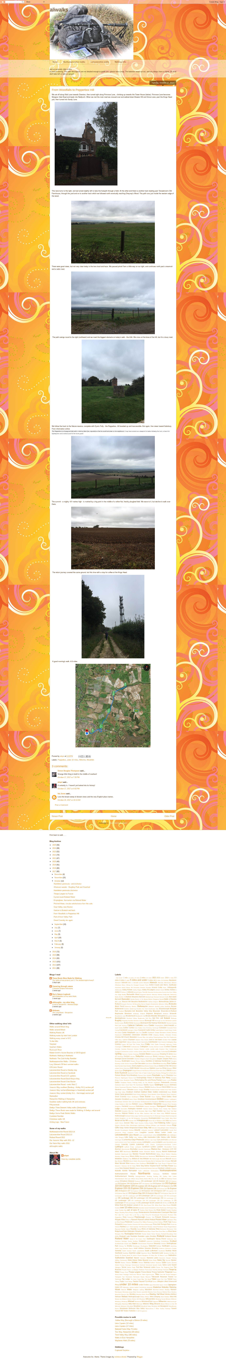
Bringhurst (158, 1013)
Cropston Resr (163, 1049)
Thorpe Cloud (124, 1272)
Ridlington (131, 1231)
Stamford (129, 1258)
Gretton (160, 1099)
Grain (169, 1092)
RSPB (117, 1236)
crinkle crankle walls (151, 1049)
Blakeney (128, 1006)
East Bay (163, 1063)
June (56, 931)
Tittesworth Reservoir (159, 1277)
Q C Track (129, 1226)
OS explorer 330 (171, 1191)
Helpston (118, 1111)
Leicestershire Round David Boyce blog (64, 1079)
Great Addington (142, 1094)
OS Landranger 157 (170, 1198)
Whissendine (150, 1299)
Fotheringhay (139, 1080)
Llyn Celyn (153, 1140)
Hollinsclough (120, 1116)
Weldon (168, 1294)
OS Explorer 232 (167, 1186)
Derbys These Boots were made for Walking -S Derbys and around (75, 1110)
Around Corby (157, 987)
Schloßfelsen (165, 1241)
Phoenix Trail (150, 1217)
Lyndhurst (145, 1147)
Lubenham (140, 1144)
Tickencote (132, 1274)
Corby (147, 1044)
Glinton (124, 1089)
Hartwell (139, 1108)
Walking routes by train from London (63, 1035)
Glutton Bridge (138, 1089)
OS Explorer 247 (124, 1191)
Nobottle (118, 1170)
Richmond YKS (171, 1229)
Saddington (151, 1239)
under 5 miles (144, 1285)
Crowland (118, 1051)
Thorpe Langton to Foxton (63, 894)
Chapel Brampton (160, 1032)
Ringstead (139, 1231)
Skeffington (166, 1246)
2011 (54, 968)
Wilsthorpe (139, 1304)
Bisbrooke (172, 1004)
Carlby (121, 1028)
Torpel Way (140, 1279)
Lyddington (119, 1147)
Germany (173, 1085)
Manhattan (134, 1149)
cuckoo (131, 1051)
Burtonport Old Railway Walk (151, 1023)
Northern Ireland (169, 1174)
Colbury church (136, 1042)
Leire (140, 1135)
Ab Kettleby (164, 980)
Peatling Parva (124, 1212)
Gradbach (129, 1092)
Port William (143, 1222)
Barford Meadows (132, 997)
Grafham (137, 1092)
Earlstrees (157, 1063)
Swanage (128, 1265)
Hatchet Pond (157, 1108)
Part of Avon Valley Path (63, 917)
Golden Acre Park (165, 1089)
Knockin (117, 1130)
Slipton (131, 1248)
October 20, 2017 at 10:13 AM (69, 800)
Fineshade (156, 1075)
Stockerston (123, 1260)
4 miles (122, 980)
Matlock (168, 1154)
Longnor (159, 1142)
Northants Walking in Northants (61, 1056)
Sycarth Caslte (157, 1265)
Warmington (118, 1292)
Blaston (134, 1006)
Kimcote (169, 1125)
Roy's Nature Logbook (61, 994)
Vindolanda (142, 1287)
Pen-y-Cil (148, 1215)
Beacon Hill (126, 1001)
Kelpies (151, 1123)
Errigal (134, 1070)
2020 (54, 861)
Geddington (159, 1085)
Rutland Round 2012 (57, 1137)
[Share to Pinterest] (89, 756)
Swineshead (135, 1265)
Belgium (155, 1001)
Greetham (141, 1099)
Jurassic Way (129, 1123)
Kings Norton (124, 1127)
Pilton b (128, 1219)
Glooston (130, 1089)
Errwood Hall (140, 1070)
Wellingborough (134, 1296)
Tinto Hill (162, 1274)
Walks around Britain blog (59, 1027)
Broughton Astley (171, 1016)
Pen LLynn (125, 1215)
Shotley (129, 1246)
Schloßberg (156, 1241)
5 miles (127, 980)
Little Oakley (161, 1137)
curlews (158, 1051)
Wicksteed (138, 1301)
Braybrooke (119, 1013)
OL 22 (159, 1178)
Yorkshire (132, 1311)
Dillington (168, 1056)
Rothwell (163, 1234)
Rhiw (158, 1229)
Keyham (173, 1123)
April (56, 938)
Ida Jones (62, 794)
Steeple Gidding (171, 1258)
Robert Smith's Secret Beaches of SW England (67, 1053)
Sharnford (150, 1243)
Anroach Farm (143, 985)
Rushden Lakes (143, 1236)
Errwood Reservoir (150, 1070)
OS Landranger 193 (122, 1200)
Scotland (173, 1241)
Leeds (169, 1132)
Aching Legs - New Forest (59, 1122)
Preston (129, 1224)
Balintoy (160, 994)
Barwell (162, 999)
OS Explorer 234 (135, 1188)
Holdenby (173, 1113)
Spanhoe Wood (146, 1253)
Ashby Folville (127, 990)
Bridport (142, 1013)
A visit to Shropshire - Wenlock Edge (65, 1004)
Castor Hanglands (128, 1032)
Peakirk (168, 1210)
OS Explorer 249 (147, 1191)
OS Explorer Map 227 (153, 1193)
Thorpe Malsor (146, 1272)
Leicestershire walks (100, 62)
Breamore (128, 1013)
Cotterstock (126, 1046)
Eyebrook (123, 1073)
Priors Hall (156, 1224)
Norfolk (124, 1170)
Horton (117, 1118)
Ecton (121, 1068)
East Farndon (119, 1066)
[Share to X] (84, 756)
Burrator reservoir (139, 1020)
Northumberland (121, 1176)
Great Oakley (167, 1096)
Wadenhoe (157, 1287)
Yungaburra (143, 1311)
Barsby (133, 999)
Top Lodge (126, 1279)
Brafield (121, 1011)
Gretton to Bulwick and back (64, 910)
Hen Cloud (134, 1111)
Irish (135, 1120)
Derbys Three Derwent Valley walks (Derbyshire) (68, 1108)
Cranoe (173, 1047)
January (57, 948)
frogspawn (157, 1082)
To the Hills (54, 1041)
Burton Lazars (119, 1023)
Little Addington (171, 1135)
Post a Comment (61, 805)
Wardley (167, 1289)
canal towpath (169, 1025)
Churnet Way (141, 1037)
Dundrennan (166, 1061)
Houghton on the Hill (126, 1118)
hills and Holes (155, 1113)
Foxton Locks (166, 1080)
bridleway (136, 1013)
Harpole (146, 1106)
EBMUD (174, 1066)
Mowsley (148, 1161)
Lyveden (160, 1147)
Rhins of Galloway (148, 1229)
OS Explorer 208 (147, 1183)
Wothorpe (132, 1308)
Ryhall (131, 1239)
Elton (174, 1068)
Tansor (124, 1267)
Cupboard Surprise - (122, 1350)
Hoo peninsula (145, 1116)
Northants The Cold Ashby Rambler (63, 1058)
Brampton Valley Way (144, 1011)
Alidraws (55, 1010)
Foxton (159, 1080)
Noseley (131, 1176)
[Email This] (79, 756)
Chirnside (168, 1035)
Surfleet (152, 1262)
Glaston (147, 1087)
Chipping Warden (158, 1035)
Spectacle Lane (157, 1253)
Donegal (118, 1058)
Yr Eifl (137, 1311)
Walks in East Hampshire (124, 1338)
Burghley (118, 1020)
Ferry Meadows (131, 1075)
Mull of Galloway (156, 1161)
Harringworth (161, 1106)
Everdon (173, 1070)
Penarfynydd (155, 1215)
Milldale (146, 1158)
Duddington (126, 1061)
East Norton (145, 1066)
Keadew (141, 1123)
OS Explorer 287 (160, 1191)
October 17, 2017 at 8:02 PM (69, 789)
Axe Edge (118, 994)
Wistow (162, 1304)
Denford (126, 1056)
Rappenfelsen (172, 1226)
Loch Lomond (119, 1142)
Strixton (141, 1262)
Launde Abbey (154, 1132)
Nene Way (140, 1166)
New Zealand (124, 1168)
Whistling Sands (160, 1299)
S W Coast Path (140, 1239)
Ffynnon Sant (142, 1075)
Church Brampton (130, 1037)
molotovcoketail (120, 1357)
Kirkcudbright (161, 1127)
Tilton (157, 1274)
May (56, 934)
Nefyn (134, 1166)
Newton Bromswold (141, 1168)
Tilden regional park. (148, 1274)
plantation (170, 1219)
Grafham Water (146, 1092)
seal (130, 1243)
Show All (108, 1017)
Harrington (153, 1106)
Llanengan (118, 1140)
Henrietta (141, 1111)
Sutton (164, 1262)
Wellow (142, 1296)
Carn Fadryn (138, 1028)
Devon (155, 1056)
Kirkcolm (154, 1127)
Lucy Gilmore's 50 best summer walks (64, 1064)
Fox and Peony (150, 1080)
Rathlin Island (125, 1229)
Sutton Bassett (171, 1262)
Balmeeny (173, 994)
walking (142, 1289)
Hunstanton (144, 1118)
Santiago (124, 1241)
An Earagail (135, 985)
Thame (158, 1267)
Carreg (117, 1030)
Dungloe (173, 1061)
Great (135, 1094)
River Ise (165, 1231)
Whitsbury (118, 1301)
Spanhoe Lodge (135, 1253)
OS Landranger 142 (148, 1181)
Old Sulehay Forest (170, 1178)
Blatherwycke (142, 1006)
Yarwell (173, 1308)
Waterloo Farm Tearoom (155, 1292)
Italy (170, 1120)
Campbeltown (159, 1025)
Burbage (173, 1018)
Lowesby (125, 1144)
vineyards (149, 1287)
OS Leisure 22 (157, 1203)
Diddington (161, 1056)
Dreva (174, 1058)
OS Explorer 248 (136, 1191)
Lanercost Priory (120, 1132)
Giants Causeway (120, 1087)
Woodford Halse (146, 1306)
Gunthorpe (168, 1101)
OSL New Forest (146, 1205)
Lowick (132, 1144)
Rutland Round (170, 1236)
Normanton (133, 1171)
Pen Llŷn (118, 1215)
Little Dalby (129, 1137)
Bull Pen (148, 1018)
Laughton (143, 1132)
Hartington (131, 1108)
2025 (54, 845)
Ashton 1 (173, 990)
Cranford (167, 1046)
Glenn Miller (166, 1087)
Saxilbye (135, 1241)
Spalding (125, 1253)
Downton (137, 1058)
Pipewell (134, 1219)
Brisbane (165, 1013)
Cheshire (144, 1035)
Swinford (142, 1265)
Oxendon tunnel (144, 1208)
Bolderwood (119, 1008)
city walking (149, 1037)
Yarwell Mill (119, 1311)
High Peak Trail (168, 1111)
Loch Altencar (172, 1140)
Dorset (124, 1058)
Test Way (139, 1267)
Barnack (156, 997)
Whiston (168, 1299)
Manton (154, 1149)
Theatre (124, 1269)
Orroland (131, 1181)
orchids (117, 1181)
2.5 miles (149, 978)
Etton (164, 1070)
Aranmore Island (120, 987)
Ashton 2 (118, 992)
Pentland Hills (172, 1215)
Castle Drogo (168, 1030)
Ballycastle (166, 994)
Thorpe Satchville (158, 1272)
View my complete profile (70, 1159)
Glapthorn (135, 1087)
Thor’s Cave (148, 1269)
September (58, 924)
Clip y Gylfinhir (123, 1039)
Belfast (150, 1001)
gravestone (129, 1094)
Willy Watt (131, 1304)
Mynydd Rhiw (124, 1163)
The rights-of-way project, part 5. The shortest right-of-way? (73, 980)
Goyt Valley (121, 1092)
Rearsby (134, 1229)
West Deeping (155, 1296)
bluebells (167, 1006)
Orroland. (137, 1181)
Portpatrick (119, 1224)
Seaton (134, 1243)
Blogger (139, 1357)
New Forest (168, 1166)
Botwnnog (133, 1008)
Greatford (125, 1099)
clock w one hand (155, 1039)
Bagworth (143, 994)
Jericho (174, 1120)
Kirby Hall (147, 1128)
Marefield (135, 1151)
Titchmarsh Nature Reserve (142, 1277)
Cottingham (144, 1046)
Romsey (158, 1234)
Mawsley (173, 1154)
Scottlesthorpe (119, 1243)
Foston (132, 1080)
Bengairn (124, 1004)
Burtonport (137, 1023)
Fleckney (169, 1075)
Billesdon (161, 1004)
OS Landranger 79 (132, 1203)
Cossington (118, 1046)
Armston (142, 987)
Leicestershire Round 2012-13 (61, 1135)
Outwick (117, 1208)
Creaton (136, 1049)
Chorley (174, 1035)
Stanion (136, 1258)
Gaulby (146, 1085)
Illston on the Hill (121, 1120)
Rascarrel (118, 1229)
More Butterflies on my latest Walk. (64, 996)
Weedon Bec (125, 1294)
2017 (54, 871)
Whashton (142, 1299)
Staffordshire (120, 1258)
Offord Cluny (135, 1178)
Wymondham (149, 1308)
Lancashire (164, 1130)
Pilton (123, 1219)
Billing (166, 1004)
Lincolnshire (161, 1135)
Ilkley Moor (173, 1118)
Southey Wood (170, 1250)
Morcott (168, 1158)
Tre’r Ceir (164, 1279)
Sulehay (147, 1262)
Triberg (117, 1281)
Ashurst (130, 992)
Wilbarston (162, 1301)
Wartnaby (125, 1292)
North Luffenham (143, 1170)
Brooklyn (154, 1016)
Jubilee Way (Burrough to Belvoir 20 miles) (131, 1320)
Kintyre (140, 1127)
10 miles (137, 978)
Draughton (153, 1058)
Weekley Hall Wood (156, 1294)
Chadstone (151, 1032)
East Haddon (128, 1066)
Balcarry (154, 994)
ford (134, 1078)
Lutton (174, 1144)
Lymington (138, 1147)
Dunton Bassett (129, 1063)
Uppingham (172, 1285)
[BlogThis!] (82, 756)
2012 (54, 965)
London (153, 1142)
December (58, 874)
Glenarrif (159, 1087)
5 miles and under (138, 980)
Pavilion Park (144, 1210)
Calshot (145, 1025)
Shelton (163, 1243)
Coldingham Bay (171, 1042)
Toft (175, 1277)
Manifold (140, 1149)
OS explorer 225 (141, 1186)
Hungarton (137, 1118)
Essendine (159, 1070)
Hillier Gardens (144, 1113)
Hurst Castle (165, 1118)
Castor (119, 1032)
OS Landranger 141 (125, 1198)
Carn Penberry (147, 1028)
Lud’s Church (150, 1144)
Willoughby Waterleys (121, 1304)
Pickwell (158, 1217)
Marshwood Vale (126, 1154)
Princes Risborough (146, 1224)
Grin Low (131, 1101)
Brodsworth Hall (140, 1016)
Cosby (174, 1044)
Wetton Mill (135, 1299)
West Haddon (165, 1296)
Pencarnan (163, 1215)
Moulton (126, 1161)
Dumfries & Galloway (153, 1061)
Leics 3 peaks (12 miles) (124, 1323)
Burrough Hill (149, 1020)
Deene (148, 1054)
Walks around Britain (57, 1030)
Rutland (160, 1236)
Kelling (146, 1123)
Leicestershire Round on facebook (62, 1073)
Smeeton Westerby (151, 1248)
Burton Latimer (172, 1020)
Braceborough (164, 1008)
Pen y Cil (133, 1215)
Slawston (125, 1248)
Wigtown (155, 1301)
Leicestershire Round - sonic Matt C (63, 1084)
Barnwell (118, 999)
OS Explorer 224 (126, 1186)
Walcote (123, 1289)
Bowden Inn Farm (142, 1008)
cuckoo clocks (138, 1051)
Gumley (161, 1101)
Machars (118, 1149)
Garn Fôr (132, 1085)
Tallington (118, 1267)
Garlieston (118, 1085)
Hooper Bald (165, 1116)
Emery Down (119, 1070)
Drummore (118, 1061)
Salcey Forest (161, 1239)
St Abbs (172, 1253)
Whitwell (131, 1301)
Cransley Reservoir (127, 1049)
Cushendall (164, 1051)
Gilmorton (129, 1087)
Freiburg (134, 1082)
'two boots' (119, 978)
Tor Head (133, 1279)
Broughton (162, 1016)
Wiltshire (82, 760)
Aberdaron (172, 980)
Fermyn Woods (120, 1075)
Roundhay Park (171, 1234)
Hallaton (135, 1104)
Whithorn (173, 1299)
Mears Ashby (134, 1156)
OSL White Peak (157, 1205)
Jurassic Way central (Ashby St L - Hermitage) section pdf (72, 1093)
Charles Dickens (171, 1032)
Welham (118, 1296)
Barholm (142, 997)
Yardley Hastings (165, 1308)
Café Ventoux (122, 1025)
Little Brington (119, 1137)
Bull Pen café (157, 1018)
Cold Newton (153, 1042)
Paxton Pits (152, 1210)
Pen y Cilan (141, 1215)
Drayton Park (167, 1058)
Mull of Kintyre (166, 1161)
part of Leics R (133, 1210)
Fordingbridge (142, 1078)
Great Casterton (171, 1094)
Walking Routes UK (57, 1033)
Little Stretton (171, 1137)
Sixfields (158, 1246)
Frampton (123, 1082)
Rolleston (138, 1234)
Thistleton (142, 1269)
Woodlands (124, 1308)
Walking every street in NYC (60, 1038)
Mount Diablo (133, 1161)
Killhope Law (155, 1125)
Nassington (151, 1163)
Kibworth (123, 1125)
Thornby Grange (157, 1269)
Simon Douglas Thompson (69, 771)
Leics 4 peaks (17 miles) (124, 1326)
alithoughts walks (56, 1146)
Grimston (125, 1101)
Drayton (159, 1058)
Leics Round (134, 1135)
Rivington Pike (119, 1234)
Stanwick (143, 1258)
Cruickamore (125, 1051)
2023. (162, 978)
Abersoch (118, 982)
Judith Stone (119, 1123)
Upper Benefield (154, 1285)
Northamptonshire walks (74, 62)
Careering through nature (62, 986)
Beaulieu (134, 1001)
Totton (154, 1279)
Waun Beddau (172, 1292)
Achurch (124, 982)
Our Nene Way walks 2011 (60, 1143)
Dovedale (130, 1058)
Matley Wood (161, 1154)
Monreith (162, 1158)
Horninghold (172, 1116)
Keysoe (117, 1125)
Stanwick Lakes (152, 1258)
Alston (123, 985)
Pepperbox (62, 760)
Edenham (127, 1068)
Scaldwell (142, 1241)
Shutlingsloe (144, 1246)
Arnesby (148, 987)
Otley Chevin (167, 1205)
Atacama (150, 992)
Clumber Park (166, 1039)
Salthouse (170, 1239)
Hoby (162, 1113)
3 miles (171, 978)
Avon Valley (172, 992)
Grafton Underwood (160, 1092)
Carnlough (155, 1028)
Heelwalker (54, 1096)
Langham (130, 1132)
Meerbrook (152, 1156)
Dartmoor (125, 1054)
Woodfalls (90, 760)
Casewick (141, 1030)
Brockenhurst (130, 1016)
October (57, 881)
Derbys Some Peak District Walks (62, 1113)
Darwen (130, 1054)
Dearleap (136, 1054)
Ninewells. (173, 1168)
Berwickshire (154, 1004)
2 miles (143, 978)
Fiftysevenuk (54, 1105)
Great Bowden (152, 1094)
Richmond (163, 1229)
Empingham (127, 1070)
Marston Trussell (139, 1154)
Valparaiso (126, 1287)
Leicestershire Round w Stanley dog (63, 1070)
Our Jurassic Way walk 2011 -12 (62, 1140)
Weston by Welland (121, 1299)
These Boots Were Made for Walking (67, 978)
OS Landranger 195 (152, 1200)
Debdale (142, 1054)
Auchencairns (158, 992)
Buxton (164, 1023)
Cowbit (161, 1046)
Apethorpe (172, 985)
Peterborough (140, 1217)
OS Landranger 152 (156, 1198)
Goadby (146, 1089)
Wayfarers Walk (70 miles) (125, 1341)
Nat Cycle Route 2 (161, 1163)
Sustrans (158, 1262)
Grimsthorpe (118, 1101)
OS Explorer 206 (123, 1183)
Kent (156, 1123)
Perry (124, 1217)
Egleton (152, 1068)
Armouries (136, 987)
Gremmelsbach (150, 1099)
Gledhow (153, 1087)
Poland (122, 1222)
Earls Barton (149, 1063)
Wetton (129, 1299)
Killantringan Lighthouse (137, 1125)
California (139, 1025)
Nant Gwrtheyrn (141, 1163)
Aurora (164, 992)
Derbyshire (140, 1056)
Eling (164, 1068)
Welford (173, 1294)
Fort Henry (166, 1078)
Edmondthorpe (144, 1068)
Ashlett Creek (160, 990)
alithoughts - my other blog (63, 1002)
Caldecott (131, 1025)
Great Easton (145, 1097)
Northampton (155, 1170)
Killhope (148, 1125)
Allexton (174, 982)
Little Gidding (138, 1137)
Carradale (162, 1028)
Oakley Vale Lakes (169, 1176)
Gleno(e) (173, 1087)
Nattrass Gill (125, 1166)
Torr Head (148, 1279)
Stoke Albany (132, 1260)
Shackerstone (142, 1243)
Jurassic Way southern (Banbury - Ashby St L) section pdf (72, 1087)
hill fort (137, 1113)
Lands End (172, 1130)
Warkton (173, 1289)
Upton (117, 1287)
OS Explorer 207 (136, 1183)
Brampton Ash (130, 1011)
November (58, 878)
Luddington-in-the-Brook (163, 1144)
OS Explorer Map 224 (136, 1193)
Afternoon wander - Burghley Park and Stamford (72, 887)
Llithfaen (147, 1140)
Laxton (163, 1132)
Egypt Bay (159, 1068)
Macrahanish (125, 1149)
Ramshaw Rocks (162, 1226)
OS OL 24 (166, 1203)
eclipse (117, 1068)
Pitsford (152, 1219)
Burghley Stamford (128, 1020)
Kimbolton (163, 1125)
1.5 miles (131, 978)
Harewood (132, 1106)
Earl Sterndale (140, 1063)
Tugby (122, 1281)
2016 (54, 952)
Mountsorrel (141, 1161)
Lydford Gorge (129, 1147)
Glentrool (118, 1089)
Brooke (148, 1016)
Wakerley (165, 1287)
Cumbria (153, 1051)
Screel (126, 1243)
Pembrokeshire (144, 1212)
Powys (125, 1224)
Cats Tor (138, 1032)
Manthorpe (147, 1149)
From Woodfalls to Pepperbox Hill (66, 914)
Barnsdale (172, 997)
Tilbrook (138, 1274)
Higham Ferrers (128, 1113)
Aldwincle (153, 982)
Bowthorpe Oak (153, 1008)
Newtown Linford (164, 1168)
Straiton (123, 1262)
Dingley (174, 1056)
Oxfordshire (152, 1208)
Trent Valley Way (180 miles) (126, 1335)
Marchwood (127, 1151)
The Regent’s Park (167, 1267)
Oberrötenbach (119, 1178)
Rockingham (129, 1234)
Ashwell (135, 992)
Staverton (162, 1258)
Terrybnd (53, 1044)
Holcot (167, 1113)
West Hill (173, 1296)
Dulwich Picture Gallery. (138, 1061)
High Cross (148, 1111)
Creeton (142, 1049)
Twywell (142, 1281)
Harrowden (124, 1108)
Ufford (166, 1281)
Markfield (117, 1154)
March (57, 941)
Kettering (161, 1123)
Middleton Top (127, 1158)
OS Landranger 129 (146, 1195)
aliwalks (59, 10)
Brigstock (149, 1013)
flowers (131, 1078)
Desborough (148, 1056)
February (58, 944)
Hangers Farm (166, 1104)
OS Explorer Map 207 (121, 1193)
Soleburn (162, 1248)
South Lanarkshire (138, 1250)
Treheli (169, 1279)
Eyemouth (131, 1073)
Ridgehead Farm (121, 1231)
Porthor (174, 1222)
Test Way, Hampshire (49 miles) (127, 1332)
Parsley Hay (122, 1210)
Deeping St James (166, 1054)
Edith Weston (135, 1068)
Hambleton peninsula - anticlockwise (67, 884)
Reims (139, 1229)
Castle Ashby (150, 1030)
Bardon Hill (122, 997)
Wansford (148, 1289)
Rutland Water (122, 1238)
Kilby (127, 1125)
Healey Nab (167, 1108)
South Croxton (127, 1250)
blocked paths (159, 1006)
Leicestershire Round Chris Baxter (62, 1082)
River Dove (159, 1231)
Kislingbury (173, 1127)
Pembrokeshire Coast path (159, 1212)
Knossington (124, 1130)
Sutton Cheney (119, 1265)
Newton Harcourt (152, 1168)
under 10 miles (72, 760)
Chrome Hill (119, 1037)
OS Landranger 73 (166, 1200)
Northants (144, 1173)
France (129, 1082)
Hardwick (125, 1106)
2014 (54, 958)
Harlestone (140, 1106)
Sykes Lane (166, 1265)
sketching (173, 1246)
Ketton (168, 1123)
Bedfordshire (143, 1001)
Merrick (168, 1156)
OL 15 (154, 1178)
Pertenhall (130, 1217)
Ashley (167, 990)
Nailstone (133, 1163)
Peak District (161, 1210)
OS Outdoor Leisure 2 (132, 1205)
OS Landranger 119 (132, 1195)
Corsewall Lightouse (165, 1044)
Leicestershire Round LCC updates (63, 1076)
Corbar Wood (140, 1044)
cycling (118, 1054)
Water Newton (137, 1292)
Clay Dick (166, 1037)
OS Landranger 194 (138, 1200)
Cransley (117, 1049)
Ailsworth (146, 982)
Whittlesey (124, 1301)
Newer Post (57, 816)
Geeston (166, 1085)
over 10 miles (126, 1207)
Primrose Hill (136, 1224)
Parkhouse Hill (164, 1208)
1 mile (125, 978)
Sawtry (130, 1241)
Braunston (156, 1011)
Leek (174, 1132)
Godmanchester (155, 1089)
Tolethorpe (118, 1279)
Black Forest (119, 1006)
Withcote (117, 1306)
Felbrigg (163, 1073)
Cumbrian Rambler (57, 1116)
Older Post (169, 816)
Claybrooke (173, 1037)
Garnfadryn (139, 1085)
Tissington (173, 1274)
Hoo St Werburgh (155, 1116)
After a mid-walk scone (135, 982)
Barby (116, 997)
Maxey (127, 1156)
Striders (135, 1262)
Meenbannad (144, 1156)
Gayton (151, 1085)
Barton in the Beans (141, 999)
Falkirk (136, 1073)
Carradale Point (171, 1028)
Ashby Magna (137, 990)
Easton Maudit (153, 1066)
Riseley (145, 1231)
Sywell (174, 1265)
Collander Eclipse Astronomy (62, 988)
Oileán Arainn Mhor (145, 1178)
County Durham (154, 1046)
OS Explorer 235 (150, 1188)
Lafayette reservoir (147, 1130)
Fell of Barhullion (171, 1073)
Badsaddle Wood (133, 994)
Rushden (134, 1236)
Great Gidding (156, 1096)
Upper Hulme (163, 1285)
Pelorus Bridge (133, 1212)
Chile (150, 1035)
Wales (129, 1289)
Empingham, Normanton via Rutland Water (70, 900)
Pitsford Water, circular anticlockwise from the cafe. (73, 904)
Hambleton (149, 1104)
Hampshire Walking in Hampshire (62, 1099)
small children (139, 1248)
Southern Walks (56, 1047)
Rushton (153, 1236)
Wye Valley (140, 1308)
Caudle (144, 1032)
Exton (117, 1073)
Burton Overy (128, 1023)
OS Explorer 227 (154, 1186)
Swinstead (149, 1265)
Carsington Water (132, 1030)
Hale (130, 1104)
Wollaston (124, 1306)
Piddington (173, 1217)
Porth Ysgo (168, 1222)
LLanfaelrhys (126, 1140)
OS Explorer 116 (162, 1181)
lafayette (137, 1130)
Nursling (149, 1176)
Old (162, 1178)
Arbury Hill (129, 987)
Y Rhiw (156, 1308)
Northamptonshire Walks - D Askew (63, 1061)
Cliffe (116, 1039)
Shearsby (157, 1243)
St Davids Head (125, 1255)
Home (55, 62)
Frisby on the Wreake (145, 1082)
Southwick (118, 1253)
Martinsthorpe (151, 1154)
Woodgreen (164, 1306)
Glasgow (141, 1087)
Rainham (144, 1226)
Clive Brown (144, 1039)
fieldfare (149, 1075)
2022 (54, 855)
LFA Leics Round (56, 1067)
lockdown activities (136, 1142)
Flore (174, 1075)
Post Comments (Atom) (118, 823)
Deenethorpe (155, 1054)
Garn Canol (125, 1085)
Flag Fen (163, 1075)
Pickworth (165, 1217)
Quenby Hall (137, 1226)
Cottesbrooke (135, 1046)
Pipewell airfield (143, 1219)
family (149, 1073)
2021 (54, 858)
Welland (125, 1297)
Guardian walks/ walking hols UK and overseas (67, 1102)
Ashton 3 (124, 992)
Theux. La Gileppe (132, 1269)
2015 (54, 955)
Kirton (167, 1127)
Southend (162, 1250)
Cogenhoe (122, 1042)
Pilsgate (118, 1219)
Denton (132, 1056)
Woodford (137, 1306)
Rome (153, 1234)
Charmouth (118, 1035)
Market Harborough (169, 1151)
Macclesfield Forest (170, 1147)
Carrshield (123, 1030)
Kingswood (134, 1127)
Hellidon (174, 1108)
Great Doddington (133, 1096)
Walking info (120, 62)
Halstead (141, 1104)
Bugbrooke (141, 1018)
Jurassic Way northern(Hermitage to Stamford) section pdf (72, 1090)
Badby (124, 994)
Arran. (165, 987)
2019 (54, 865)
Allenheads (167, 982)
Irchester (131, 1120)
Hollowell (127, 1116)
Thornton (165, 1269)
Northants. (156, 1174)
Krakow (131, 1130)
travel (158, 1279)
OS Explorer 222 (159, 1183)
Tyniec (155, 1281)
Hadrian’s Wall (123, 1104)
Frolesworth (165, 1082)
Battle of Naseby (170, 999)
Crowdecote (172, 1049)
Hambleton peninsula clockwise (66, 890)
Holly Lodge (134, 1116)
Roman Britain (146, 1234)
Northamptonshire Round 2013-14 (62, 1132)
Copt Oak (132, 1044)
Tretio (174, 1279)
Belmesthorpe (164, 1001)
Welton (147, 1296)
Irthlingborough (142, 1120)
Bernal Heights (145, 1004)
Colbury (129, 1042)
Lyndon (153, 1147)
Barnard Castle (164, 997)
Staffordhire (172, 1255)
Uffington (160, 1281)
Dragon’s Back (144, 1058)
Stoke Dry (161, 1260)
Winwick (157, 1304)
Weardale (118, 1294)
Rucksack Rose (56, 1050)
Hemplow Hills (126, 1111)
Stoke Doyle (153, 1260)
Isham (150, 1120)
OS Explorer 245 (162, 1188)
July (56, 928)
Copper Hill (124, 1044)
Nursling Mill (157, 1176)
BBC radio (118, 1001)
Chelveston (136, 1035)
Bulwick (167, 1018)
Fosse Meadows (124, 1080)
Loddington (146, 1142)
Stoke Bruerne (143, 1260)
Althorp (128, 985)
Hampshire (157, 1104)
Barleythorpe (150, 997)
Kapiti (136, 1123)
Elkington (169, 1068)
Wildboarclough (171, 1301)
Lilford (154, 1135)
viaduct (136, 1287)
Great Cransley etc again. (63, 920)
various (131, 1287)
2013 (54, 962)
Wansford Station (158, 1289)
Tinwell (168, 1274)
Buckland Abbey (132, 1018)
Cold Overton (162, 1042)
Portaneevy (150, 1222)
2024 (54, 848)
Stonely (168, 1260)
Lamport (157, 1130)
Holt (139, 1116)
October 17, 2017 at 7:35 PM (69, 777)
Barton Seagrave (153, 999)
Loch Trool (127, 1142)
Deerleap (120, 1056)
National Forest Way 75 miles (126, 1329)
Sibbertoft (152, 1246)
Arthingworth (171, 987)
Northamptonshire (168, 1170)
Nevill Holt (160, 1166)
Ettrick (169, 1070)
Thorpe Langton (134, 1272)
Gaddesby (173, 1082)
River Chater (151, 1231)
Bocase (173, 1006)
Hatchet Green (147, 1108)
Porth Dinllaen (158, 1222)
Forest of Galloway (154, 1078)
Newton (132, 1168)
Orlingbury (123, 1181)
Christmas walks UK (57, 1119)
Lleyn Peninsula (138, 1140)
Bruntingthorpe (120, 1018)
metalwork (173, 1156)
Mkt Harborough (154, 1158)
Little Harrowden (149, 1137)
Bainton (149, 994)
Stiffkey (117, 1260)
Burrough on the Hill (161, 1020)
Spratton (166, 1253)
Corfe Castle (155, 1044)
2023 (54, 852)
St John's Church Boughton (139, 1255)
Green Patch (133, 1099)
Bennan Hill (130, 1004)
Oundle (173, 1205)
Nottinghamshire (140, 1176)
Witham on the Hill (170, 1304)
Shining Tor (122, 1246)
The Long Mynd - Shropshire (62, 1013)
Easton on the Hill (165, 1066)
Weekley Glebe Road (142, 1294)
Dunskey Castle (119, 1063)
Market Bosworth (144, 1151)
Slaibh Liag (118, 1248)
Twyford (136, 1281)
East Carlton (171, 1063)
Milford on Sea (137, 1158)
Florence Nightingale (121, 1078)
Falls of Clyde (143, 1073)
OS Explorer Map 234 (167, 1193)
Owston (135, 1208)
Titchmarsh (129, 1277)
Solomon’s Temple (170, 1248)
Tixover (170, 1277)
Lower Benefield (167, 1142)
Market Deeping (156, 1151)
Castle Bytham (159, 1030)
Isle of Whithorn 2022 (158, 1120)
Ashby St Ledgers (148, 990)
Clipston (137, 1039)
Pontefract (136, 1222)
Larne (136, 1132)
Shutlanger (136, 1246)
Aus (168, 992)
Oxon (158, 1208)
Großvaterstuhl (145, 1101)
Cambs (151, 1025)
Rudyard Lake (124, 1236)
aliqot (60, 782)
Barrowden (126, 999)
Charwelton (127, 1035)
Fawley (153, 1073)
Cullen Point (146, 1051)
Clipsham (131, 1039)
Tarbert (129, 1267)
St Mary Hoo (153, 1255)
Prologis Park (165, 1224)
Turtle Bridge (128, 1281)
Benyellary (138, 1004)
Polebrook (128, 1222)
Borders (126, 1008)
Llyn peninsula (162, 1140)
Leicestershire (121, 1135)
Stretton (128, 1262)
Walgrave (136, 1289)
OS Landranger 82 (144, 1203)
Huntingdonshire (155, 1118)
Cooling (118, 1044)
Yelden (125, 1311)
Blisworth (151, 1006)
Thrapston (168, 1272)
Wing (151, 1304)
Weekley (132, 1294)
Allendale (160, 982)
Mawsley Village (120, 1156)
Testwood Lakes (149, 1267)
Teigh (133, 1267)
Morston (120, 1161)
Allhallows (118, 985)
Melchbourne (160, 1156)
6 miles (158, 980)
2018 (54, 868)
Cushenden (172, 1051)
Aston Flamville (142, 992)
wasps (130, 1292)
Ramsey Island (152, 1226)
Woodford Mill (155, 1306)
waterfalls (144, 1292)
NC (131, 1166)
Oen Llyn (128, 1178)
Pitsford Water (161, 1220)
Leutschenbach (147, 1135)
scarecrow (149, 1241)
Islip (167, 1120)
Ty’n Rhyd (148, 1281)
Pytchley (123, 1226)
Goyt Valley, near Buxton (63, 907)
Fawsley (158, 1073)
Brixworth (173, 1013)
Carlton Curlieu (128, 1028)
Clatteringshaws (158, 1037)
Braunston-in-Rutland (168, 1011)
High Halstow (157, 1111)
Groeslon (137, 1101)
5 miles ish (152, 980)
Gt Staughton (154, 1101)
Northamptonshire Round (125, 1174)
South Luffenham (151, 1250)
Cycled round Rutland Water (64, 897)
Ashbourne (118, 990)
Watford (165, 1292)
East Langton (137, 1066)
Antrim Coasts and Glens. (158, 985)
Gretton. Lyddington (170, 1099)
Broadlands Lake (120, 1016)
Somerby (118, 1250)
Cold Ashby (144, 1042)
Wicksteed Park (147, 1301)
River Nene (172, 1231)
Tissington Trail (120, 1277)
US (121, 1287)
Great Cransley (120, 1096)
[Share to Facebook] (87, 756)
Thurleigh (126, 1274)
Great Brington (161, 1094)
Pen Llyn (173, 1212)
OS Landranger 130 (160, 1195)
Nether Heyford (150, 1166)
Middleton (118, 1158)
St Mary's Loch (163, 1255)
